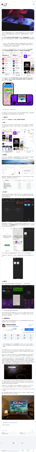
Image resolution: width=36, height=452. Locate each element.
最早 (22, 443)
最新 (13, 443)
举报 (32, 430)
